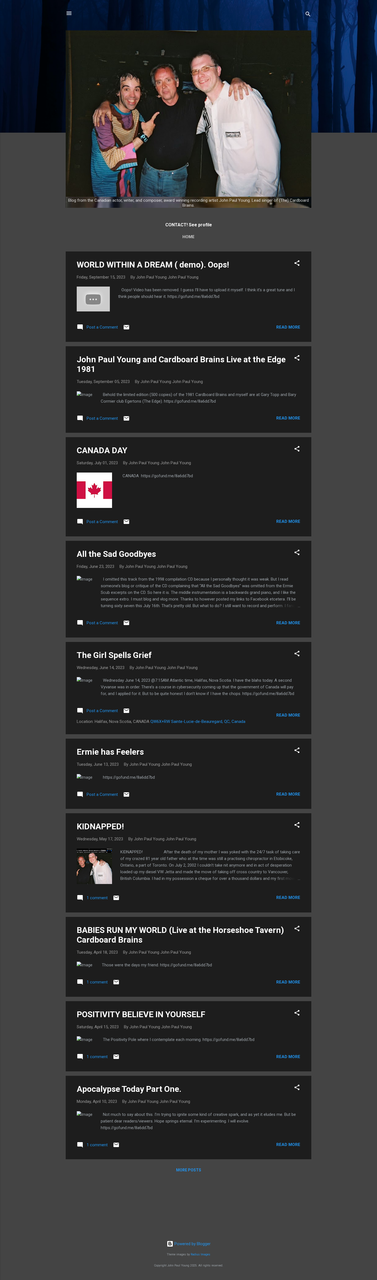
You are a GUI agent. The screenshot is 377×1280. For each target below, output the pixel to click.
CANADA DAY (102, 450)
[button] (297, 264)
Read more (288, 327)
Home (188, 236)
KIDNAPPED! (100, 826)
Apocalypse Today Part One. (129, 1089)
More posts (188, 1170)
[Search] (308, 15)
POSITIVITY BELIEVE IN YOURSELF (141, 1014)
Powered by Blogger (192, 1243)
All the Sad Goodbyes (116, 554)
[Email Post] (126, 329)
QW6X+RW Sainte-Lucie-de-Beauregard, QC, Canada (197, 721)
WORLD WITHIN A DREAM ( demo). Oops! (153, 264)
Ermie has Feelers (110, 752)
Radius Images (200, 1254)
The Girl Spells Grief (114, 655)
